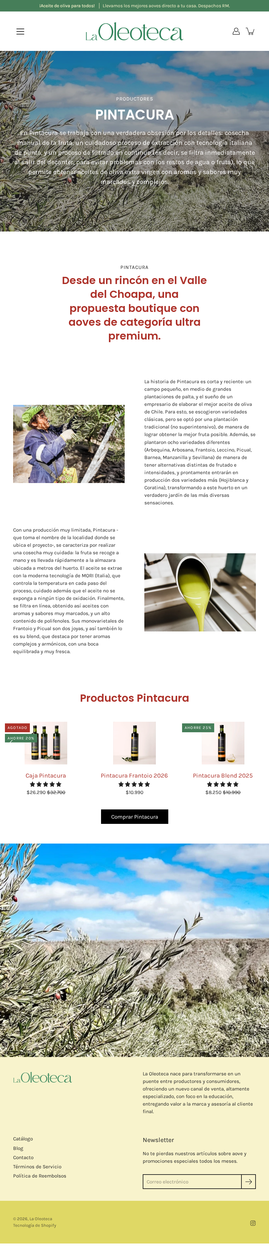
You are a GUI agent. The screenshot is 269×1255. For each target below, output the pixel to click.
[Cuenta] (236, 31)
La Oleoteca (41, 1218)
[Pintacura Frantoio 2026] (134, 743)
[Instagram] (253, 1223)
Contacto (23, 1157)
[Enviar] (248, 1181)
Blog (18, 1148)
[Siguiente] (255, 743)
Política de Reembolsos (39, 1176)
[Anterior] (13, 743)
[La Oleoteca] (134, 31)
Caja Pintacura (46, 775)
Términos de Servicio (37, 1167)
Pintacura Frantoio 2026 (134, 775)
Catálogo (23, 1139)
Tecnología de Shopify (34, 1225)
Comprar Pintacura (134, 816)
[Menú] (20, 31)
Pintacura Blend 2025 (223, 775)
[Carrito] (250, 31)
